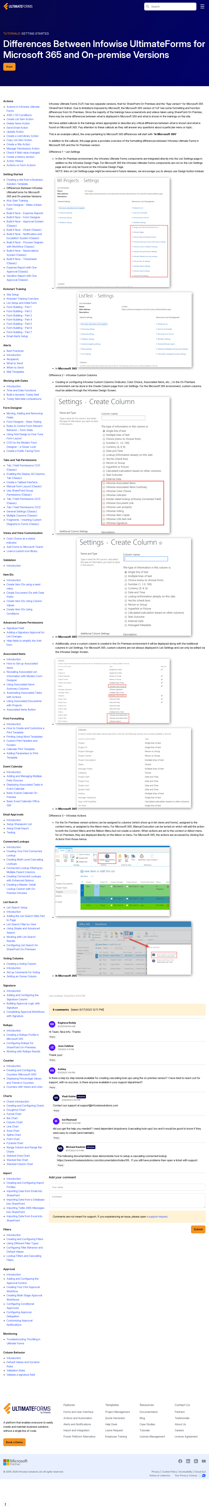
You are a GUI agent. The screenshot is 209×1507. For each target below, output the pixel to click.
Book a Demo (14, 1442)
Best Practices (15, 350)
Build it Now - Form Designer (23, 217)
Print (9, 66)
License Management (152, 1436)
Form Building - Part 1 (19, 307)
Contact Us (182, 1405)
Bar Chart (12, 1118)
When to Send (15, 367)
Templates (112, 1405)
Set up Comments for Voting (23, 972)
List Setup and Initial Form (22, 303)
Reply (52, 1036)
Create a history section (20, 156)
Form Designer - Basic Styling (24, 421)
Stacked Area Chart (18, 1155)
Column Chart (15, 1122)
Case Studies (147, 1424)
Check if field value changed (23, 152)
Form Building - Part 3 (19, 315)
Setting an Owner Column (22, 976)
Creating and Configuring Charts (25, 1105)
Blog (142, 1418)
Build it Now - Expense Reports (25, 213)
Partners (180, 1411)
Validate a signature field (21, 1374)
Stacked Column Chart (20, 1164)
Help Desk (111, 1424)
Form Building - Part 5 (19, 323)
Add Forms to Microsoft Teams (25, 546)
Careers (179, 1430)
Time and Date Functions (21, 390)
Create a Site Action (18, 144)
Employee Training (116, 1436)
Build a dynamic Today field (23, 394)
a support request (157, 1216)
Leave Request (114, 1430)
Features (69, 1405)
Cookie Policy (169, 1471)
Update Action (15, 131)
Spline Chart (14, 1134)
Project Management (117, 1411)
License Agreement (186, 1436)
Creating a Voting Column (21, 963)
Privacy (156, 1471)
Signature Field (15, 628)
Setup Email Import (18, 828)
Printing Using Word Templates (25, 736)
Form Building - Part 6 (19, 327)
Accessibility (185, 1471)
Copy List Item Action (19, 140)
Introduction (14, 355)
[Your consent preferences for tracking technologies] (5, 1504)
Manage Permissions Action (23, 148)
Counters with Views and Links (24, 1086)
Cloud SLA (200, 1471)
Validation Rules (16, 1370)
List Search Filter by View (21, 924)
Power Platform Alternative (79, 1436)
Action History (15, 161)
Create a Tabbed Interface (22, 482)
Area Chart (13, 1130)
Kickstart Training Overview (23, 298)
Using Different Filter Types (23, 1243)
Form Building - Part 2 (19, 311)
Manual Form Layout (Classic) (24, 486)
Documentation (149, 1411)
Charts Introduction (18, 1101)
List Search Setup (17, 907)
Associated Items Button (21, 709)
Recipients (13, 359)
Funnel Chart (14, 1114)
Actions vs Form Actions (21, 165)
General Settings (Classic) (22, 511)
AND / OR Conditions (19, 115)
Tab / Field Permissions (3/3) (24, 507)
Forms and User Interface (78, 1411)
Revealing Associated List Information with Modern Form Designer (24, 676)
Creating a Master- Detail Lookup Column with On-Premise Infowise (21, 889)
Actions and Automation (77, 1418)
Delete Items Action (18, 123)
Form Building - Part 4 (19, 319)
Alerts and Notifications (77, 1424)
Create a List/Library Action (23, 136)
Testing (11, 832)
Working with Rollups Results (23, 1051)
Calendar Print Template (21, 749)
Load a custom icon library (22, 551)
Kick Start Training (17, 200)
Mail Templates (15, 371)
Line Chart (12, 1126)
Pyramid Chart (15, 1143)
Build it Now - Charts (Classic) (24, 229)
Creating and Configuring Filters (25, 1239)
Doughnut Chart (16, 1109)
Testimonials (182, 1418)
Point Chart (13, 1139)
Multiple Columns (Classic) (22, 515)
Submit (198, 1229)
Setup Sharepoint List (19, 824)
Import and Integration (76, 1430)
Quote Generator (115, 1418)
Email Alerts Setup (17, 336)
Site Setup (13, 294)
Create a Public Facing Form (23, 451)
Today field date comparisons (24, 398)
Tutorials (145, 1430)
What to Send (15, 363)
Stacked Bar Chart (17, 1160)
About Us (180, 1424)
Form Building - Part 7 (19, 332)
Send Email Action (17, 127)
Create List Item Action (20, 119)
